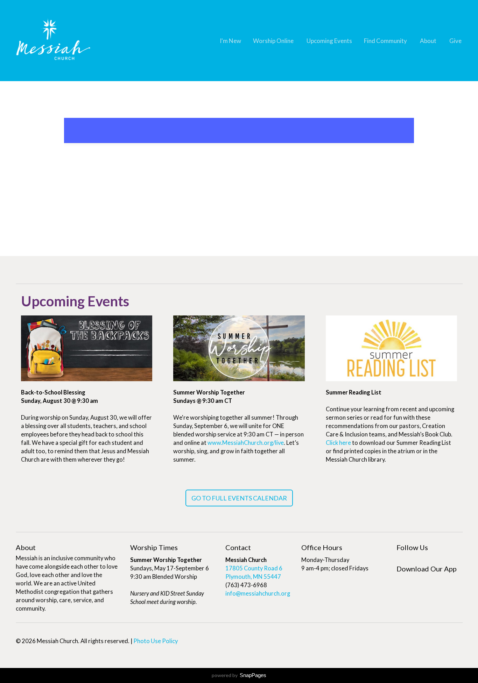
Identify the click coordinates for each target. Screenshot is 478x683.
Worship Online (274, 40)
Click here (338, 442)
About (428, 40)
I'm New (230, 40)
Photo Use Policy (155, 641)
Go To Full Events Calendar (239, 498)
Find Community (386, 40)
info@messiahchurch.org (257, 593)
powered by (239, 675)
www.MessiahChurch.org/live (246, 442)
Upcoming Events (329, 40)
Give (455, 40)
